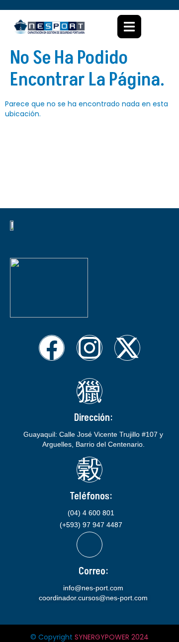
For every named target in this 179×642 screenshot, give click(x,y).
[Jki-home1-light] (89, 391)
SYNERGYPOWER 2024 (112, 637)
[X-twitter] (127, 348)
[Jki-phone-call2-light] (89, 469)
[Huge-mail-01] (89, 545)
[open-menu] (129, 26)
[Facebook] (52, 348)
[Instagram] (89, 348)
